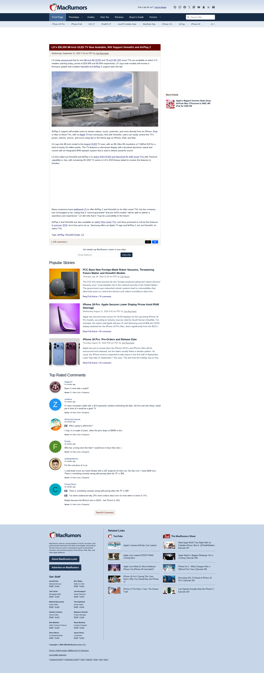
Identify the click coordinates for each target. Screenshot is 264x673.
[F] (55, 452)
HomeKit (85, 66)
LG (82, 235)
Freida (67, 441)
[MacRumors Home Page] (68, 7)
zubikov (68, 399)
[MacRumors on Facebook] (184, 7)
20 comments (105, 363)
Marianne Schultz (81, 612)
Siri (92, 138)
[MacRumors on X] (189, 7)
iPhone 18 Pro (58, 24)
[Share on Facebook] (155, 241)
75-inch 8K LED (113, 60)
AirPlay (97, 66)
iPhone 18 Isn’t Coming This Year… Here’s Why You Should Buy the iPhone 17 (141, 579)
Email (51, 586)
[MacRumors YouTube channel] (198, 7)
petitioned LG (80, 209)
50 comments (105, 331)
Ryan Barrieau (79, 622)
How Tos (104, 17)
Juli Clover (125, 276)
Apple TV (84, 134)
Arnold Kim (53, 581)
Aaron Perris (79, 633)
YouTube (118, 536)
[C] (55, 495)
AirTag (182, 24)
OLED (94, 144)
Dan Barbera (54, 622)
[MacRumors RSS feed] (208, 7)
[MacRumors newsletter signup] (213, 7)
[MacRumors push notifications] (203, 7)
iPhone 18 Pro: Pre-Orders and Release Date (110, 339)
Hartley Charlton (55, 612)
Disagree (85, 392)
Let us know (160, 7)
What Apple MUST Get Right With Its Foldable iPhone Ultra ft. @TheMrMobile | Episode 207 (196, 545)
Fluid (82, 659)
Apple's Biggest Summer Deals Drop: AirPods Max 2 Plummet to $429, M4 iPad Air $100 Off (193, 103)
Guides (91, 17)
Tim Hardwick (79, 602)
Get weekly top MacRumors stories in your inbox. (105, 249)
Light (101, 659)
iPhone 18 (195, 24)
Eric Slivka (78, 581)
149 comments (59, 242)
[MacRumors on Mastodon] (193, 7)
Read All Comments (105, 512)
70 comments (105, 296)
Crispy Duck (70, 484)
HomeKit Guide (72, 235)
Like (79, 392)
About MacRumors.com (64, 559)
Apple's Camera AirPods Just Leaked (139, 545)
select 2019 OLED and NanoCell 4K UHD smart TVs (119, 157)
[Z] (55, 410)
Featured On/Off (56, 659)
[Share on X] (148, 241)
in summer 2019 (59, 225)
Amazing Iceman (72, 419)
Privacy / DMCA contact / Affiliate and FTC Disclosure (69, 650)
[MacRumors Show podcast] (174, 7)
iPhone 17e (167, 24)
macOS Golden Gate (127, 24)
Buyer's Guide (136, 17)
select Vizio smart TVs (105, 222)
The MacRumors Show (183, 536)
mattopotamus (71, 459)
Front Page (57, 17)
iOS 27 (92, 24)
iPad (155, 131)
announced (66, 60)
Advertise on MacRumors (65, 567)
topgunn (68, 382)
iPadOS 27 (106, 24)
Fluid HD (89, 659)
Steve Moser (54, 633)
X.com (57, 586)
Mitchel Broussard (56, 602)
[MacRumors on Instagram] (179, 7)
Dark (106, 659)
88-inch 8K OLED (92, 60)
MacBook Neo (149, 24)
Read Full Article (90, 296)
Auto (96, 659)
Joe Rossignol (102, 53)
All (213, 24)
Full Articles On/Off (72, 659)
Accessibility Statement (57, 655)
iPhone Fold (76, 24)
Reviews (119, 17)
